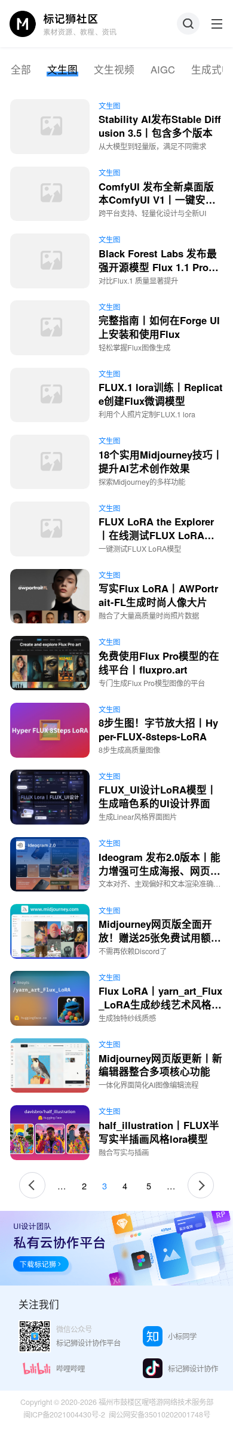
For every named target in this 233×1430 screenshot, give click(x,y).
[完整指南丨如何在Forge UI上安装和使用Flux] (50, 327)
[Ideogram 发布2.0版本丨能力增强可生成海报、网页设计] (50, 864)
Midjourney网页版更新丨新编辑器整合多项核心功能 (160, 1065)
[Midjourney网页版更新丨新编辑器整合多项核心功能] (50, 1065)
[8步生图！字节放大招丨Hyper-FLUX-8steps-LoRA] (50, 730)
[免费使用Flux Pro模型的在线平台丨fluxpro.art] (50, 663)
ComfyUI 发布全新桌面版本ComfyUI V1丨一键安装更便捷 (157, 200)
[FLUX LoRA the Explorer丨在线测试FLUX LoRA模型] (50, 529)
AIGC (163, 69)
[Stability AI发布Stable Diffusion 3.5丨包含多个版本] (50, 126)
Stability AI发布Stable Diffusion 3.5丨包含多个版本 (160, 126)
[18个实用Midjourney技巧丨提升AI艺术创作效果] (50, 462)
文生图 (62, 69)
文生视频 (114, 69)
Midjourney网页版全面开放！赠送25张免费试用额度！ (155, 937)
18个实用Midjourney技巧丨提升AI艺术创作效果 (161, 461)
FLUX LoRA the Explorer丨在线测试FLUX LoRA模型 (156, 535)
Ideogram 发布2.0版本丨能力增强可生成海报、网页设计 (159, 870)
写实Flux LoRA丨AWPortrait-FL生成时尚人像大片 (158, 595)
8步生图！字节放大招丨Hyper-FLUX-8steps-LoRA (158, 729)
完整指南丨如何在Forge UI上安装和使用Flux (159, 327)
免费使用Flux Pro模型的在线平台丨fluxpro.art (159, 662)
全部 (21, 69)
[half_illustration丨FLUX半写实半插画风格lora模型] (50, 1132)
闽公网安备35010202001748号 (159, 1414)
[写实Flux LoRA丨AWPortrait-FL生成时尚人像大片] (50, 596)
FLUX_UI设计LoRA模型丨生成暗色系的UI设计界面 (158, 796)
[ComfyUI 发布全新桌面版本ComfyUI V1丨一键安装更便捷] (50, 194)
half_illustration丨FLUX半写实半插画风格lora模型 (159, 1132)
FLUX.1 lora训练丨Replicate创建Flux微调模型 (161, 394)
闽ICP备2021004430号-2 (64, 1414)
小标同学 (182, 1336)
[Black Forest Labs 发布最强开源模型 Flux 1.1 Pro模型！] (50, 260)
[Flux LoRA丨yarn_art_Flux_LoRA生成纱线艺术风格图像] (50, 998)
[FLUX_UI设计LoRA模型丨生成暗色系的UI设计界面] (50, 797)
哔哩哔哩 (70, 1368)
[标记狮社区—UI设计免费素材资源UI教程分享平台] (63, 23)
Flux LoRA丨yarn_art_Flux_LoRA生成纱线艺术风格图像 (160, 1004)
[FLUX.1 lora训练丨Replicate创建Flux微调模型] (50, 395)
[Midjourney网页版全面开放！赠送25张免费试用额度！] (50, 931)
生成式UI (211, 69)
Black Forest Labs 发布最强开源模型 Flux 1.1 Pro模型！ (159, 267)
